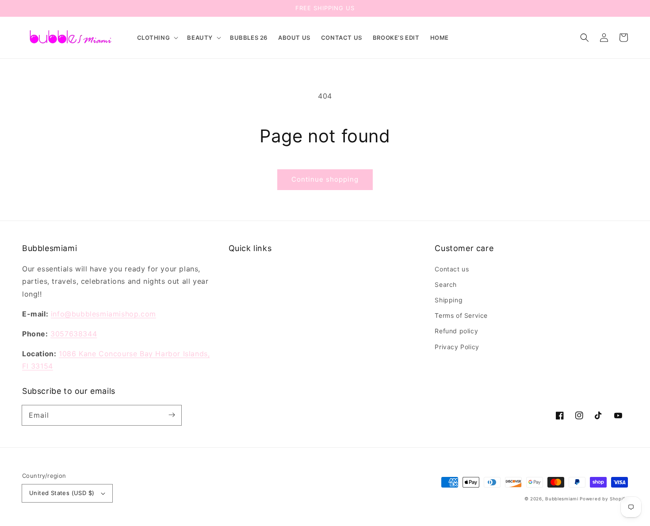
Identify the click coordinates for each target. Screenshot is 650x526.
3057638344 (73, 333)
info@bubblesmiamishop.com (103, 313)
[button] (157, 38)
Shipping (449, 300)
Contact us (452, 269)
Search (446, 284)
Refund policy (456, 331)
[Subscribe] (171, 415)
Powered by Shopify (604, 498)
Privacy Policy (457, 347)
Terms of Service (461, 315)
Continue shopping (325, 179)
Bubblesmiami (562, 498)
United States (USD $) (61, 492)
